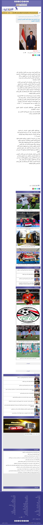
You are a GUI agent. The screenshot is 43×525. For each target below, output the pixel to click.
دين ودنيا (26, 502)
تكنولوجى (26, 501)
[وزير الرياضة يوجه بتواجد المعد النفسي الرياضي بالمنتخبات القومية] (35, 55)
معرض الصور (26, 511)
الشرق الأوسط (25, 503)
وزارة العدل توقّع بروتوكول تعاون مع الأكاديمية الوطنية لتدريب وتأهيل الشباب (28, 472)
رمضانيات (26, 514)
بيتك (14, 514)
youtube (22, 1)
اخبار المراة (26, 507)
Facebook (28, 1)
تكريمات (26, 510)
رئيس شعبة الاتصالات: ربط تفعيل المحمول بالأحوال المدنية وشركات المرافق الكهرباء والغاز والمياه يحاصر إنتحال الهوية (19, 406)
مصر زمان (13, 502)
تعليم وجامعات (13, 511)
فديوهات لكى (38, 510)
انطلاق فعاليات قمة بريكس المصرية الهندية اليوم (27, 393)
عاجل (39, 512)
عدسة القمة (38, 502)
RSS (17, 1)
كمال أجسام (13, 512)
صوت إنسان (26, 512)
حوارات (14, 498)
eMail (15, 1)
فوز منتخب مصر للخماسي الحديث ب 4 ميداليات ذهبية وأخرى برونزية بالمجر (28, 264)
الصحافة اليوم (13, 501)
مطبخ (14, 507)
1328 (23, 52)
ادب (27, 515)
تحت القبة (38, 503)
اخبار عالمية (13, 499)
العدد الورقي (38, 514)
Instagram (20, 1)
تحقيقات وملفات (37, 497)
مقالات (39, 498)
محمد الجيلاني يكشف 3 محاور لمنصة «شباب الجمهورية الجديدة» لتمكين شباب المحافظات (21, 401)
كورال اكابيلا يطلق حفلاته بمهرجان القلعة (28, 274)
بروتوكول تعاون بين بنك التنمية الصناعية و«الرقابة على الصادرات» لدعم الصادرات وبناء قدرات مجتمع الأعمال (26, 283)
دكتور (30, 185)
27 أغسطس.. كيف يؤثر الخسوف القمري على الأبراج (26, 278)
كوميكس (26, 498)
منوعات (39, 501)
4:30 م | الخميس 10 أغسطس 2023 (33, 52)
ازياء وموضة (38, 507)
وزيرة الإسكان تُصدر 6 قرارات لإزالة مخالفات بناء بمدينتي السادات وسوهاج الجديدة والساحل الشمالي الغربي (24, 470)
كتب (36, 50)
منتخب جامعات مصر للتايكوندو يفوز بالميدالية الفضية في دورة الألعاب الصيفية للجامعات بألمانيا (28, 229)
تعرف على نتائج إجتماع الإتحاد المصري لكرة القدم (28, 323)
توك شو (39, 499)
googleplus (24, 1)
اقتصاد (27, 499)
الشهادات (14, 510)
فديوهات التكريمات (37, 511)
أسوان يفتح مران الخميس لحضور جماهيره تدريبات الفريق (28, 358)
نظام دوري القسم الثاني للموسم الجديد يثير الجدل (28, 246)
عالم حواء (14, 506)
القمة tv (14, 497)
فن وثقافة (26, 497)
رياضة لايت (38, 506)
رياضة (14, 503)
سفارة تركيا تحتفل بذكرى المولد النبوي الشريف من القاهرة (25, 377)
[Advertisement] (28, 64)
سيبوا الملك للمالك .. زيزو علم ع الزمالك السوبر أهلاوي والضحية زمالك (28, 341)
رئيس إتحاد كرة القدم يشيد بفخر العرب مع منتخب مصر (28, 305)
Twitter (26, 1)
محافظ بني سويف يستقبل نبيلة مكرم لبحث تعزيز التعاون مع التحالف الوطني (23, 397)
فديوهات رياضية (25, 506)
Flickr (19, 1)
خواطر (39, 515)
